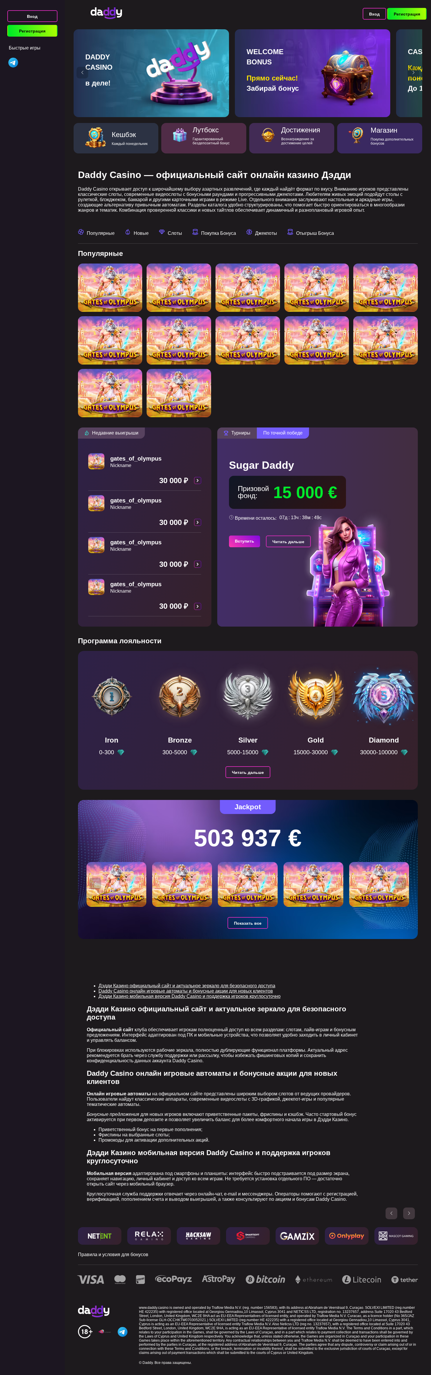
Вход (32, 16)
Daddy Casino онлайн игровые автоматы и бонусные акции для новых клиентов (186, 991)
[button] (82, 72)
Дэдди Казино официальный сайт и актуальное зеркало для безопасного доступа (187, 985)
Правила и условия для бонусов (113, 1254)
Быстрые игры (24, 47)
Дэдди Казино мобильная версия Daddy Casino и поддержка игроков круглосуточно (190, 996)
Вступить (244, 541)
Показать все (248, 923)
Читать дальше (288, 541)
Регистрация (32, 31)
